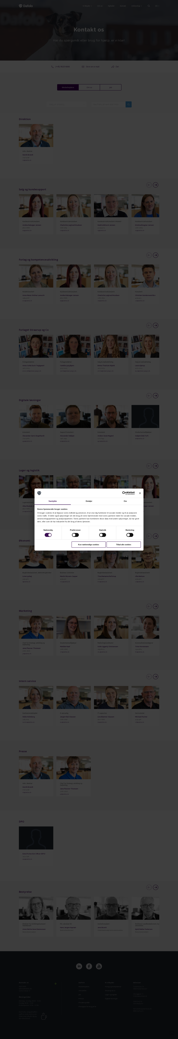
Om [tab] (125, 501)
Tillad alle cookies (123, 545)
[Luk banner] (140, 493)
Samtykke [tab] (53, 501)
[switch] (75, 535)
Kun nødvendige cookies (88, 545)
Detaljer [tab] (89, 501)
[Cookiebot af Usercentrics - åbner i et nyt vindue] (124, 493)
